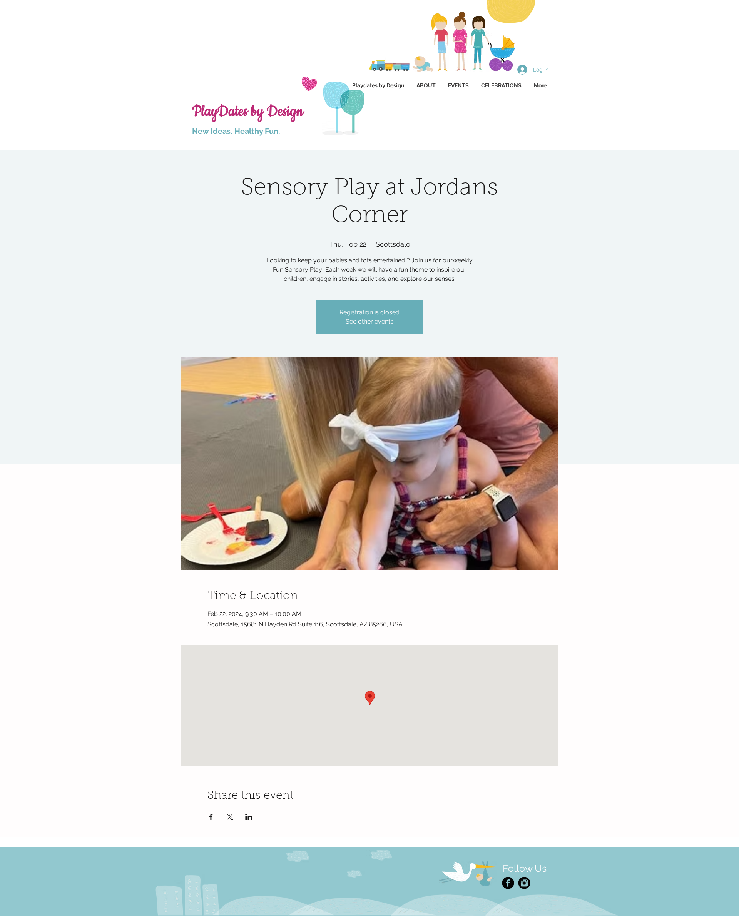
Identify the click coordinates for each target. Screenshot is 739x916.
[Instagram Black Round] (524, 883)
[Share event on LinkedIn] (248, 817)
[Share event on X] (230, 817)
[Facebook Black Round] (508, 883)
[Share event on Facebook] (211, 817)
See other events (369, 321)
